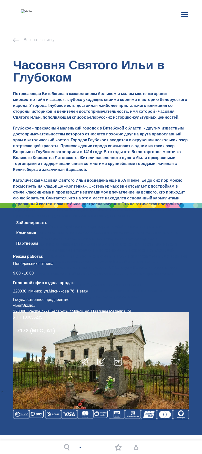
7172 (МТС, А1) (36, 330)
